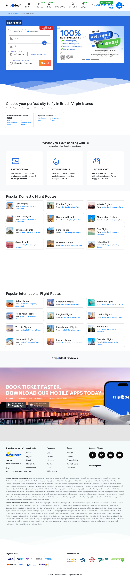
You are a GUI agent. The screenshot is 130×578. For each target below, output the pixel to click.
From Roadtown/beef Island (12, 122)
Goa (21, 206)
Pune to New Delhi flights (115, 494)
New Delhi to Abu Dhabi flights (21, 505)
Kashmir (50, 456)
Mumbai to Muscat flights (53, 510)
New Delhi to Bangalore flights (75, 478)
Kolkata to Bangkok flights (107, 510)
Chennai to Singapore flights (79, 516)
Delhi (62, 207)
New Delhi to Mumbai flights (55, 478)
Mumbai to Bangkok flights (97, 508)
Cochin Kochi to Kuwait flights (72, 521)
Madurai (33, 219)
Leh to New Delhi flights (41, 499)
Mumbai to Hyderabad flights (56, 486)
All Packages (52, 471)
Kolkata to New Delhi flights (54, 489)
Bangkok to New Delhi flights (25, 513)
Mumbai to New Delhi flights (82, 483)
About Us (70, 453)
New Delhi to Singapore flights (42, 505)
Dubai (49, 467)
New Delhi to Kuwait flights (100, 502)
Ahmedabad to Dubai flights (75, 518)
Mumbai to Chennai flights (19, 486)
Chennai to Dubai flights (114, 516)
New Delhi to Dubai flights (39, 502)
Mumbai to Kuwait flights (80, 508)
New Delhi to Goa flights (36, 478)
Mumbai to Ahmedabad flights (112, 486)
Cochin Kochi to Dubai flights (29, 521)
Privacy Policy (72, 460)
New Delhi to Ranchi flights (63, 483)
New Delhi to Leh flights (45, 483)
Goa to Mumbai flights (30, 497)
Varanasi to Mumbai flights (23, 499)
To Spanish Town (55, 119)
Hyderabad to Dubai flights (19, 516)
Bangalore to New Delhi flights (21, 494)
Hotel (28, 460)
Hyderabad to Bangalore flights (35, 491)
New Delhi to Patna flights (60, 481)
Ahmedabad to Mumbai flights (77, 491)
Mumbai (26, 206)
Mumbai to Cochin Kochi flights (16, 489)
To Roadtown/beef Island (26, 122)
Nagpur (78, 233)
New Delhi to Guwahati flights (99, 481)
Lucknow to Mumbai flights (64, 497)
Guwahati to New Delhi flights (101, 497)
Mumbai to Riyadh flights (89, 510)
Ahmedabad (19, 209)
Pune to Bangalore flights (14, 497)
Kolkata (99, 247)
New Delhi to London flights (99, 505)
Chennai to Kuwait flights (98, 516)
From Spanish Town (42, 119)
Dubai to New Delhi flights (78, 513)
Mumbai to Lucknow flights (93, 486)
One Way (34, 31)
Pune (77, 207)
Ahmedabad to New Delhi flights (98, 491)
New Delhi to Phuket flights (26, 508)
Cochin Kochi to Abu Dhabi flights (50, 521)
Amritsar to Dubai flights (91, 521)
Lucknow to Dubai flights (107, 518)
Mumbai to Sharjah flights (35, 510)
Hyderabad (37, 233)
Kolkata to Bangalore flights (73, 489)
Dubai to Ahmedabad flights (97, 513)
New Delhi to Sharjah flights (63, 505)
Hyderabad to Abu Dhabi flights (59, 516)
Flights (15, 13)
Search (45, 63)
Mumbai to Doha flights (18, 510)
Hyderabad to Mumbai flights (15, 491)
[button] (118, 5)
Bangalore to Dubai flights (56, 518)
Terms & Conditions (74, 464)
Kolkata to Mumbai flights (35, 489)
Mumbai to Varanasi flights (74, 486)
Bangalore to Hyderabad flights (59, 494)
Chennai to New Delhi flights (110, 489)
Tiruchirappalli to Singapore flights (36, 518)
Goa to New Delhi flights (46, 497)
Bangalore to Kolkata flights (79, 494)
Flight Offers (31, 464)
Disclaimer (71, 467)
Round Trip (17, 31)
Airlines (29, 471)
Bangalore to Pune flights (97, 494)
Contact (70, 456)
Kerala (49, 464)
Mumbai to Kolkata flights (37, 486)
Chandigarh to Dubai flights (33, 524)
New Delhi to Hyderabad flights (41, 481)
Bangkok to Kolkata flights (44, 513)
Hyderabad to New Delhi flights (57, 491)
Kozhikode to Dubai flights (14, 524)
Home (8, 13)
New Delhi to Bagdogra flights (26, 483)
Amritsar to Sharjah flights (108, 521)
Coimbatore (19, 221)
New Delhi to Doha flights (81, 505)
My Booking (31, 467)
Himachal (50, 460)
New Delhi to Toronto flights (45, 508)
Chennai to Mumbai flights (91, 489)
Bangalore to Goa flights (40, 494)
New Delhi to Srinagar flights (79, 481)
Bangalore (33, 206)
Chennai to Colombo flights (14, 518)
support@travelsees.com (16, 471)
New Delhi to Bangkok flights (58, 502)
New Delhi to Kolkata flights (20, 481)
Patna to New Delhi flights (82, 497)
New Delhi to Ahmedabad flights (96, 478)
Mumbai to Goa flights (100, 483)
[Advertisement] (24, 271)
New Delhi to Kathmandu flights (79, 502)
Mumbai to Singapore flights (71, 510)
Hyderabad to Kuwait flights (38, 516)
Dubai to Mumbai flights (61, 513)
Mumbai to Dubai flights (63, 508)
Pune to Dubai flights (91, 518)
